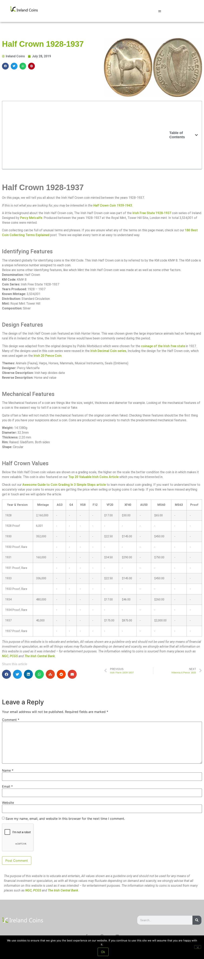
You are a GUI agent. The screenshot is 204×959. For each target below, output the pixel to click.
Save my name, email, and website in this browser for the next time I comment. (65, 818)
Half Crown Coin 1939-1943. (113, 205)
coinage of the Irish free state (163, 346)
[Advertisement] (87, 135)
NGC (5, 656)
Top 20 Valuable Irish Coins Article (93, 477)
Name (7, 770)
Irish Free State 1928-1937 (151, 213)
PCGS (14, 656)
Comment (10, 719)
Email (7, 786)
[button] (159, 11)
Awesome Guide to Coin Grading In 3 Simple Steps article (64, 485)
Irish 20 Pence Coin (48, 356)
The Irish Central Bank (40, 656)
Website (8, 802)
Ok (103, 952)
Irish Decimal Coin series (108, 351)
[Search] (196, 920)
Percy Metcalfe (31, 218)
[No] (197, 947)
